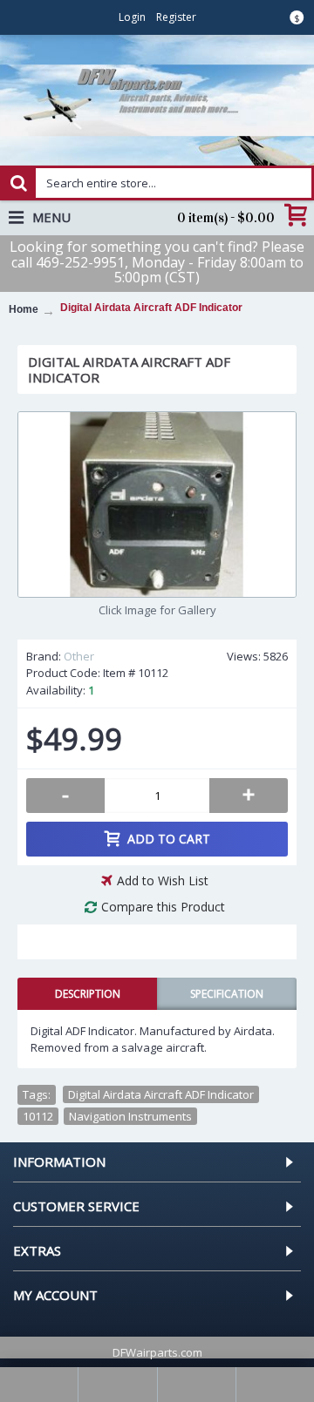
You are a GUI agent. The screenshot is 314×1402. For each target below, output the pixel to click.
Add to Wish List (162, 880)
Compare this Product (163, 906)
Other (79, 656)
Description (87, 993)
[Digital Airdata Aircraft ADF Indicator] (157, 504)
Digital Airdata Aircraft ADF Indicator (161, 1094)
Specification (226, 993)
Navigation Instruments (130, 1116)
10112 (38, 1116)
